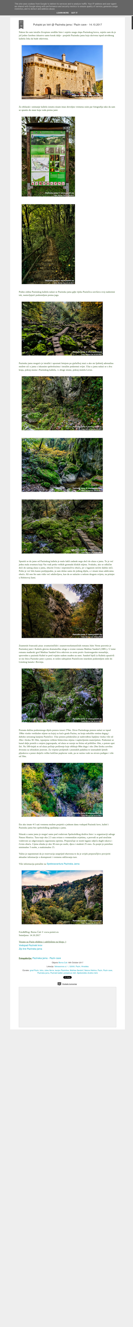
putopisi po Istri (70, 973)
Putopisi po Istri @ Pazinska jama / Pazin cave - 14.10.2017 (67, 24)
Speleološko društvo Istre (87, 973)
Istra (41, 970)
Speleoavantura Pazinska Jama (63, 863)
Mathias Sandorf (76, 970)
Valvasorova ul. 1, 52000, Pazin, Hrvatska (71, 966)
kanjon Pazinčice (62, 970)
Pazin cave (107, 970)
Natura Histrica (90, 970)
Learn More (62, 12)
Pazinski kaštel (56, 973)
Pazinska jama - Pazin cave (46, 958)
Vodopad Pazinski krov (30, 945)
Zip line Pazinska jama (30, 948)
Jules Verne (49, 970)
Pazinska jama (43, 973)
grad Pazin (34, 970)
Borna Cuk (63, 962)
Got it (74, 12)
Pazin (100, 970)
